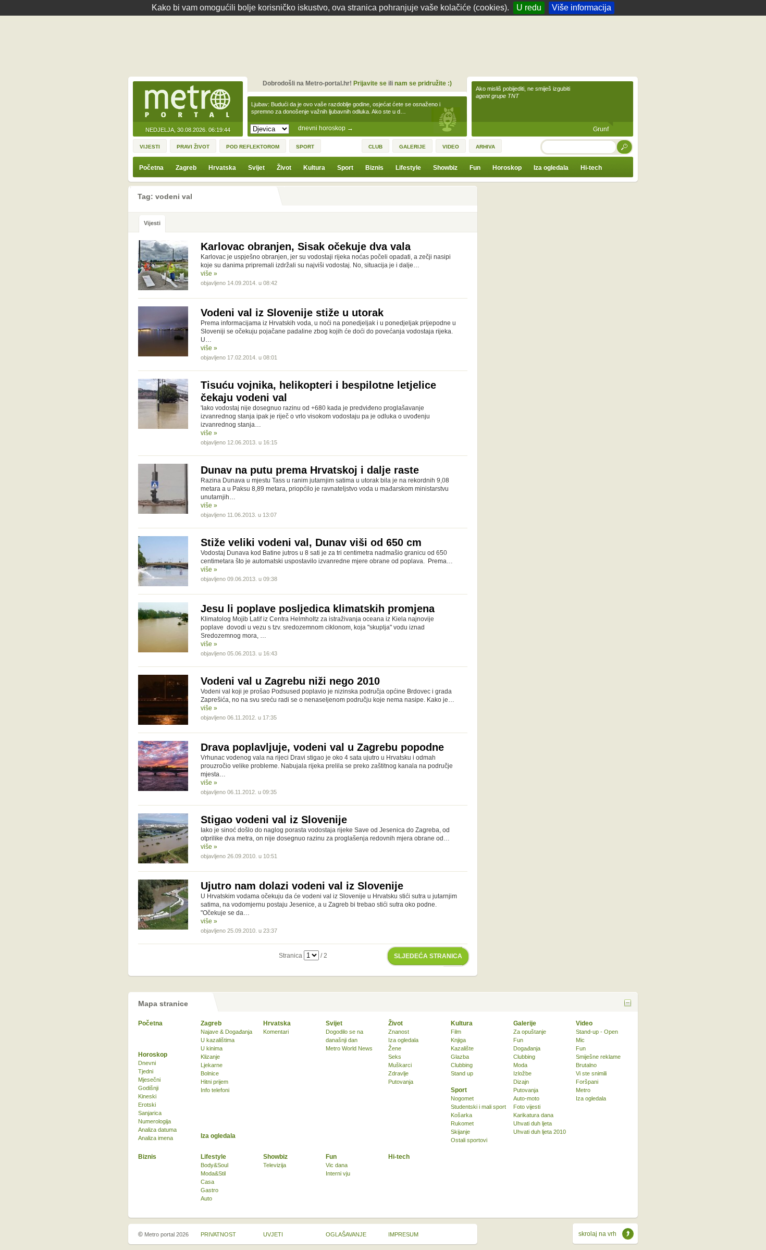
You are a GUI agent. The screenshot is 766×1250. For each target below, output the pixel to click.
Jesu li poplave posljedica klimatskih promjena (318, 608)
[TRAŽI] (624, 146)
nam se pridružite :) (423, 83)
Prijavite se (370, 83)
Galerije (524, 1023)
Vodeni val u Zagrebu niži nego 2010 (290, 681)
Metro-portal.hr (187, 102)
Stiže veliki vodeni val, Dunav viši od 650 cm (311, 542)
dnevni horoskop (325, 128)
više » (209, 273)
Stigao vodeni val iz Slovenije (274, 819)
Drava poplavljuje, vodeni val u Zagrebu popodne (322, 747)
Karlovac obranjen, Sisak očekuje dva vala (306, 246)
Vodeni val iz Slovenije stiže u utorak (292, 312)
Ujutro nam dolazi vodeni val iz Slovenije (302, 886)
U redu (528, 7)
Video (584, 1023)
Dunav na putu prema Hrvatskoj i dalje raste (310, 470)
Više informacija (581, 7)
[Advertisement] (385, 44)
